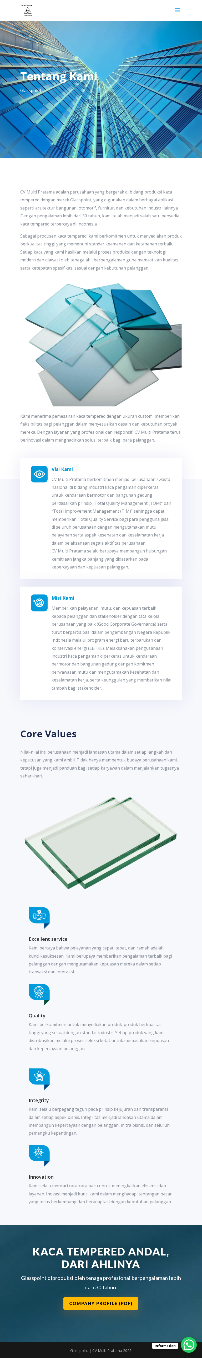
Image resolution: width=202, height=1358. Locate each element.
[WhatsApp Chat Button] (189, 1345)
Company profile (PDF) (101, 1303)
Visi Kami (62, 469)
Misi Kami (63, 598)
